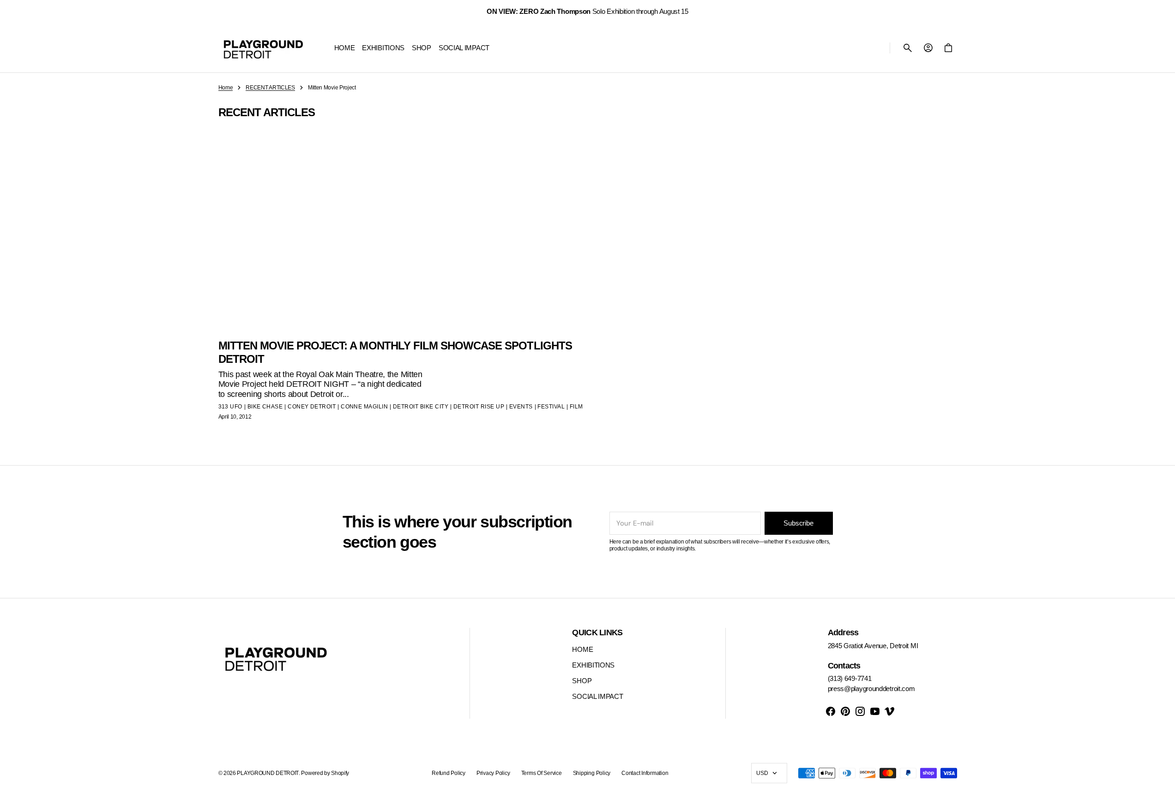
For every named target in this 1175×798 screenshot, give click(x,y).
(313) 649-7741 (850, 678)
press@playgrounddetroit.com (871, 688)
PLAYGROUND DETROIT (268, 773)
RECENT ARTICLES (270, 87)
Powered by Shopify (325, 773)
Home (225, 87)
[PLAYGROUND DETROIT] (263, 48)
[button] (908, 48)
